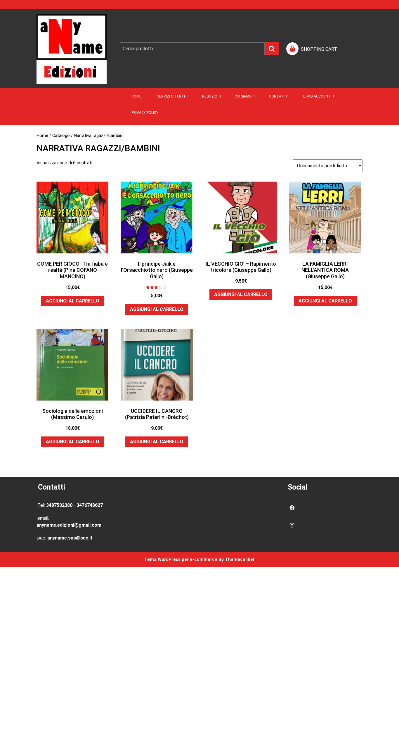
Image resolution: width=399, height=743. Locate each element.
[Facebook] (292, 508)
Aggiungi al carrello (72, 301)
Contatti (278, 96)
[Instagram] (292, 525)
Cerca (272, 48)
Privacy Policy (144, 113)
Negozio (209, 96)
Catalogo (61, 135)
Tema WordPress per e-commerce (180, 559)
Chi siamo (243, 96)
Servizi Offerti (171, 96)
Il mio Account (317, 96)
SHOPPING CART (319, 49)
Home (136, 96)
